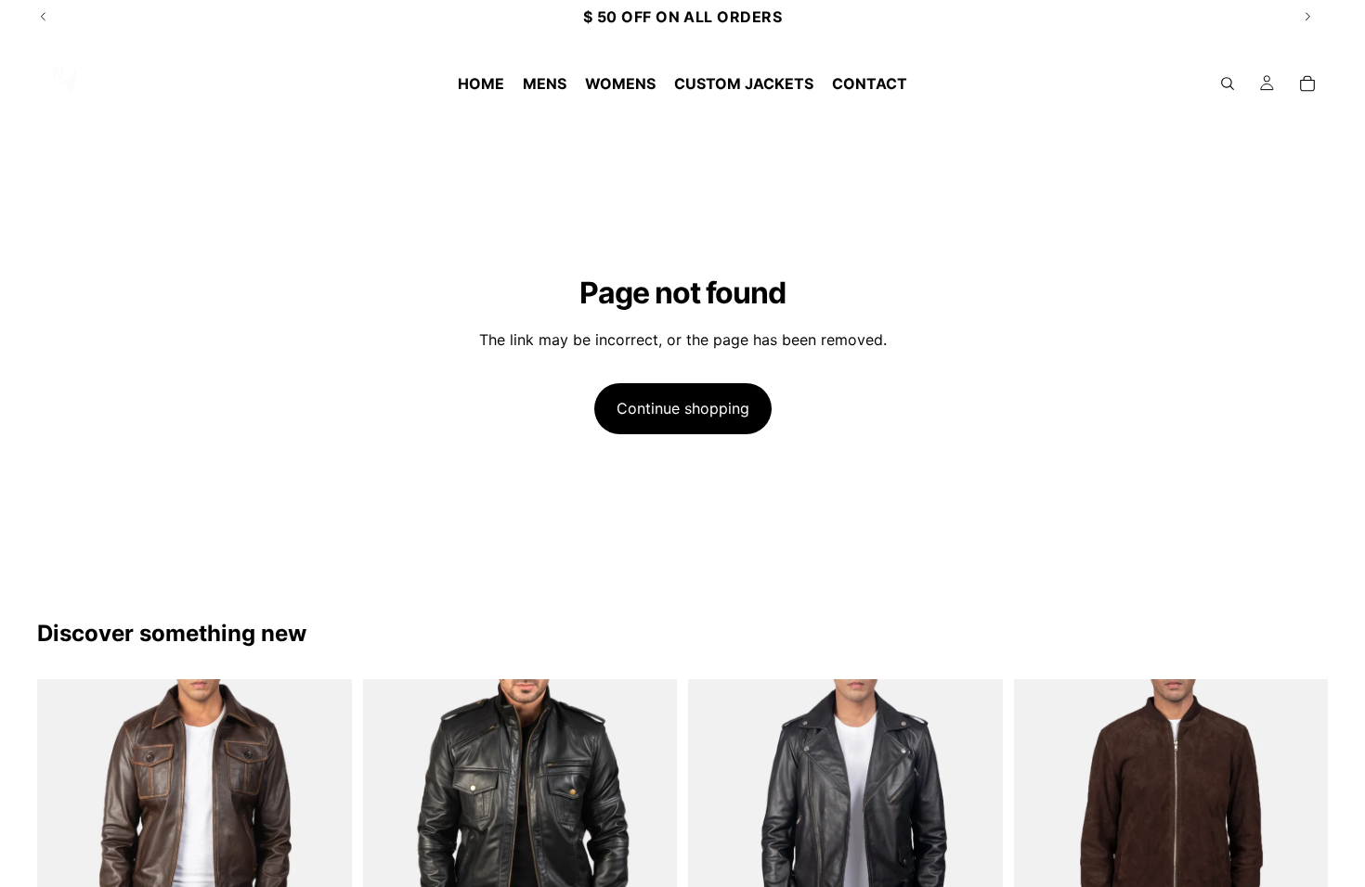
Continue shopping (683, 408)
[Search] (1227, 83)
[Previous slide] (65, 836)
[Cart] (1307, 83)
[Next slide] (324, 836)
